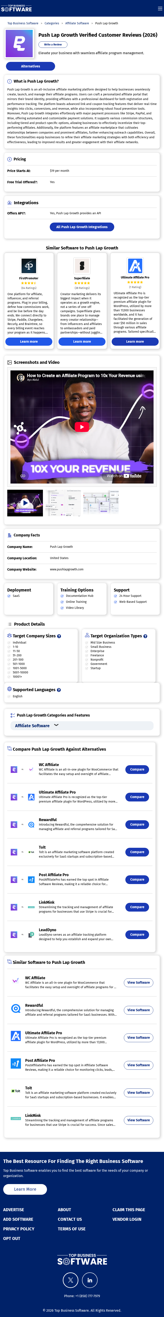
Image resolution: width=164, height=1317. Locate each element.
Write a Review (53, 44)
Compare (137, 769)
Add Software (18, 1219)
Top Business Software (71, 1310)
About (64, 1210)
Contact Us (70, 1219)
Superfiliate (82, 278)
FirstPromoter (28, 278)
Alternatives (30, 66)
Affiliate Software (32, 725)
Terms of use (72, 1229)
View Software (138, 982)
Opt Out (11, 1238)
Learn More (25, 1189)
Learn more (29, 341)
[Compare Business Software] (82, 1259)
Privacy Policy (18, 1229)
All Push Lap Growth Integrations (82, 227)
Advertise (13, 1210)
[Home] (16, 8)
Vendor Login (127, 1219)
